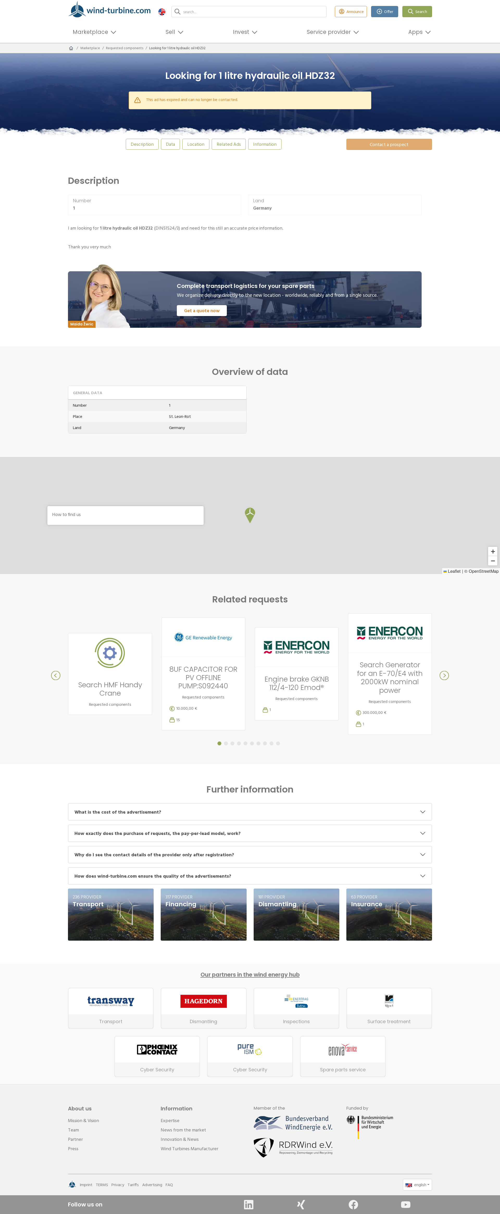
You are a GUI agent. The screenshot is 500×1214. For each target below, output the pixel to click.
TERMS (102, 1184)
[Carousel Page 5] (245, 743)
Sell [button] (170, 32)
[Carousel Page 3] (232, 743)
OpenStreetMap (484, 571)
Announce (355, 11)
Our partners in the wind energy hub (250, 975)
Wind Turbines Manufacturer (189, 1149)
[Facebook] (353, 1204)
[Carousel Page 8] (265, 743)
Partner (75, 1139)
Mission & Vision (83, 1120)
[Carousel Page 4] (239, 743)
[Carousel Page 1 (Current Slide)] (219, 743)
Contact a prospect (389, 144)
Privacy (117, 1184)
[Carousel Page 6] (252, 743)
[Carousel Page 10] (278, 743)
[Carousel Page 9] (271, 743)
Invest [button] (241, 32)
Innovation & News (180, 1139)
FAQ (169, 1184)
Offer (388, 11)
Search (421, 11)
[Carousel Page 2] (226, 743)
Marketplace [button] (90, 32)
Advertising (152, 1184)
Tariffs (133, 1184)
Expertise (170, 1120)
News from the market (183, 1130)
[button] (161, 11)
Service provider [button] (329, 32)
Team (73, 1130)
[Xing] (301, 1204)
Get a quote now (202, 310)
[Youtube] (405, 1204)
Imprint (86, 1184)
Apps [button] (415, 32)
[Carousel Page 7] (258, 743)
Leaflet (454, 571)
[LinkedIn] (248, 1204)
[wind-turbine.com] (71, 48)
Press (73, 1149)
